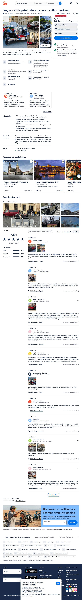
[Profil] (76, 3)
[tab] (18, 537)
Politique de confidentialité (65, 529)
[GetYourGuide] (5, 3)
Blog (59, 575)
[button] (7, 13)
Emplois (60, 572)
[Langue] (71, 3)
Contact (41, 570)
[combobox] (67, 231)
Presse (59, 578)
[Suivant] (79, 176)
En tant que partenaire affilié (71, 580)
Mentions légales (43, 572)
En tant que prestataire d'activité (71, 571)
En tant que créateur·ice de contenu (72, 575)
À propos (60, 570)
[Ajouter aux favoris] (31, 161)
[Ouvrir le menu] (78, 241)
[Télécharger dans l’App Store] (31, 577)
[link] (18, 176)
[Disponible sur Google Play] (31, 571)
